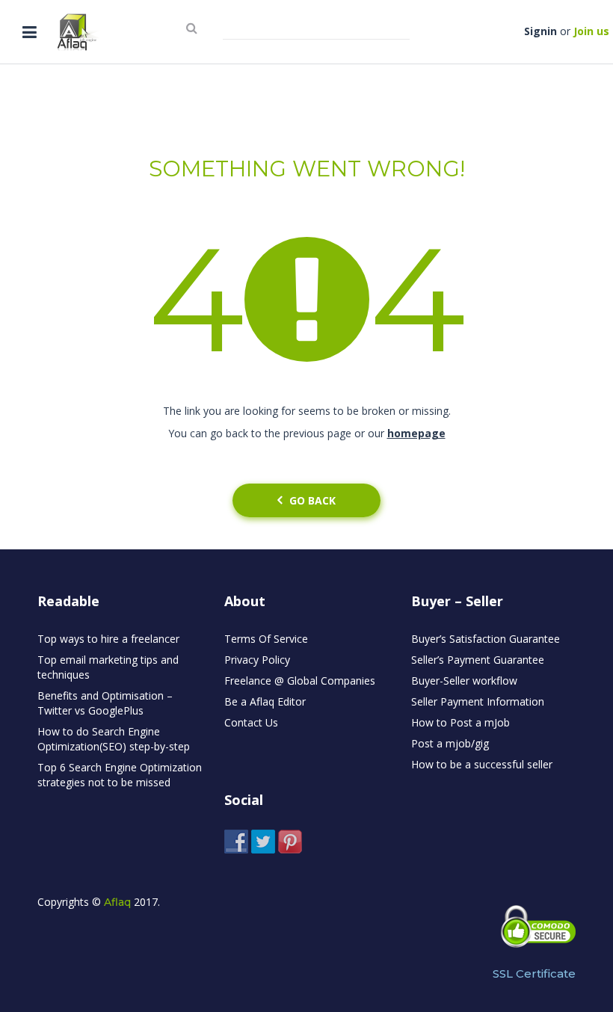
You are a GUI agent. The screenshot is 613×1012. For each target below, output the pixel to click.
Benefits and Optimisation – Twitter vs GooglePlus (105, 703)
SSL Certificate (534, 973)
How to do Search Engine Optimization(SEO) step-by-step (113, 738)
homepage (416, 433)
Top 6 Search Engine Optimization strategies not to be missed (119, 774)
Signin (540, 31)
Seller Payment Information (477, 701)
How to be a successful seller (481, 764)
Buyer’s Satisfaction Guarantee (485, 639)
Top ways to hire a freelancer (108, 639)
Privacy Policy (257, 659)
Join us (591, 31)
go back (312, 500)
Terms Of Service (266, 639)
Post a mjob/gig (450, 743)
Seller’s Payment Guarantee (477, 659)
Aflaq (117, 902)
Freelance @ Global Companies (299, 680)
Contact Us (251, 722)
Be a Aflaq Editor (265, 701)
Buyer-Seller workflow (464, 680)
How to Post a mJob (460, 722)
